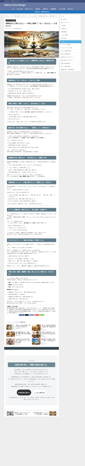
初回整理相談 (53, 8)
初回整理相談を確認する (24, 392)
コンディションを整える (10, 20)
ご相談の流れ (45, 8)
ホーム (13, 8)
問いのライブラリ (29, 8)
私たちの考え (20, 8)
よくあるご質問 (62, 8)
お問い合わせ (70, 8)
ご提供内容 (37, 8)
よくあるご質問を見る (39, 392)
